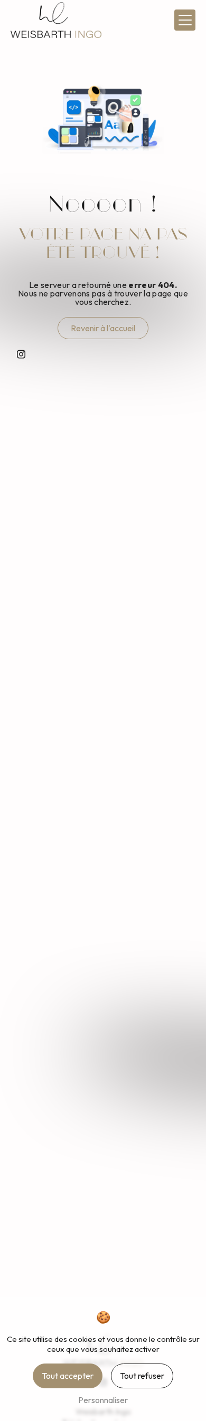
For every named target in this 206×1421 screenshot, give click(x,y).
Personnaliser (103, 1400)
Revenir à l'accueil (103, 328)
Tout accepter (67, 1375)
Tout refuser (142, 1375)
